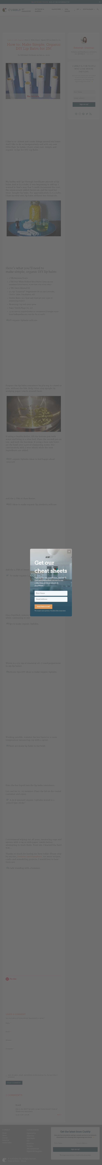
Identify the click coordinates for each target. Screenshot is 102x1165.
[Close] (69, 552)
